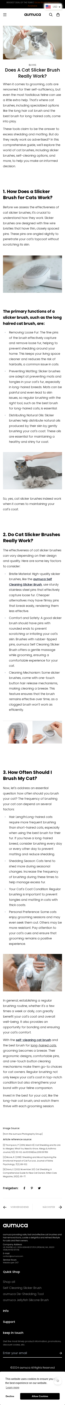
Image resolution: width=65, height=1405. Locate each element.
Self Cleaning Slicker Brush (22, 1288)
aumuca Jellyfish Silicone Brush (26, 1300)
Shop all (9, 1282)
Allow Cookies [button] (40, 1396)
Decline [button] (10, 1396)
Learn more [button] (12, 1387)
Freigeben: (10, 1188)
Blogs (32, 65)
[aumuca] (32, 15)
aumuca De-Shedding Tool (23, 1294)
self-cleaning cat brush (33, 1040)
